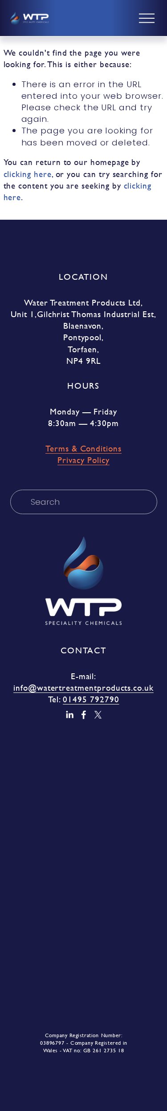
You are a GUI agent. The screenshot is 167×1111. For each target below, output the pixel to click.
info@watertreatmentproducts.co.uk (83, 688)
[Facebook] (83, 714)
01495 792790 (91, 699)
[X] (98, 714)
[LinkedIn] (69, 714)
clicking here (28, 174)
